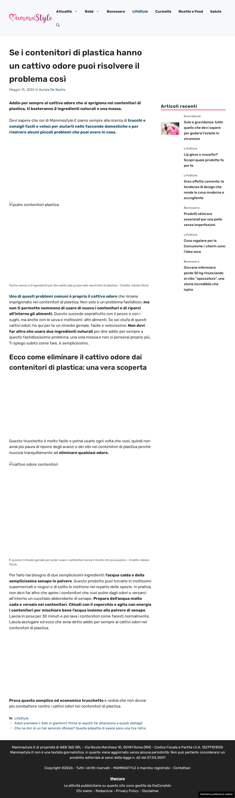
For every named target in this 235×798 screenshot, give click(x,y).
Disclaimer (150, 791)
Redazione (104, 791)
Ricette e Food (191, 11)
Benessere (116, 11)
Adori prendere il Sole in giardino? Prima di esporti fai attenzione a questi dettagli (78, 723)
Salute (215, 11)
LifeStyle (140, 11)
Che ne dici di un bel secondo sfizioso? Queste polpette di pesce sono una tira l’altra (80, 728)
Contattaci (181, 768)
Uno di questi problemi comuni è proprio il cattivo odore (63, 296)
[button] (58, 25)
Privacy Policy (127, 791)
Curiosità (163, 11)
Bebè (89, 11)
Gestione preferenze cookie (216, 794)
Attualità (64, 11)
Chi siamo (84, 791)
